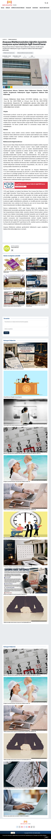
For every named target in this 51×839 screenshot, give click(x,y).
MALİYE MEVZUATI (44, 7)
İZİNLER (8, 7)
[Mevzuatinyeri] (9, 3)
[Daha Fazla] (11, 87)
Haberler (4, 39)
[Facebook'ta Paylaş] (4, 87)
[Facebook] (17, 827)
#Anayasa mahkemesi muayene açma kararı (25, 52)
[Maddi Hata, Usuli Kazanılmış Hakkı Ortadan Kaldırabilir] (14, 264)
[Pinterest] (22, 827)
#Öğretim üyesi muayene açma (8, 52)
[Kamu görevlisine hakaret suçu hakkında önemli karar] (36, 297)
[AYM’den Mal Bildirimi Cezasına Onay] (36, 264)
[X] (19, 827)
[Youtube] (29, 827)
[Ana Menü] (47, 3)
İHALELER (28, 7)
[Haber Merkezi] (7, 248)
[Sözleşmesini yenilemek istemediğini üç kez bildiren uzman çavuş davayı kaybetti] (14, 297)
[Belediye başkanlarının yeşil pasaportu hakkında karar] (14, 281)
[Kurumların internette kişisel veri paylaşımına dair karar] (36, 281)
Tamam (46, 837)
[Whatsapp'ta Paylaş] (9, 87)
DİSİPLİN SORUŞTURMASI (17, 7)
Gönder (6, 332)
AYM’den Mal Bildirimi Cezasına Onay (34, 271)
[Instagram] (24, 827)
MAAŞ (2, 7)
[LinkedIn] (27, 827)
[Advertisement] (25, 20)
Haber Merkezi (15, 247)
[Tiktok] (31, 827)
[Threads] (34, 827)
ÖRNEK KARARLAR (12, 39)
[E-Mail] (12, 250)
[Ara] (45, 3)
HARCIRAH (35, 7)
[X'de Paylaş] (6, 87)
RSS (13, 832)
